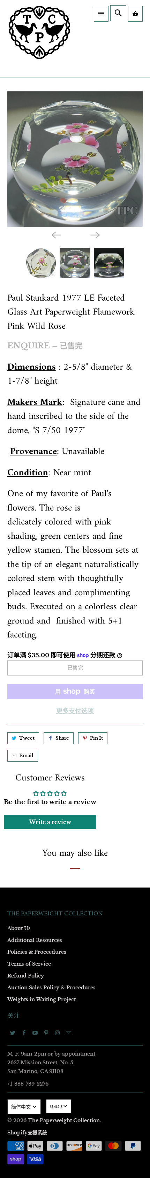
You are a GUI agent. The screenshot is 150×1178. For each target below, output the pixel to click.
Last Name (26, 570)
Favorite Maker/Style (37, 651)
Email (21, 490)
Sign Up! (75, 745)
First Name (27, 530)
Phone (22, 611)
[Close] (135, 419)
